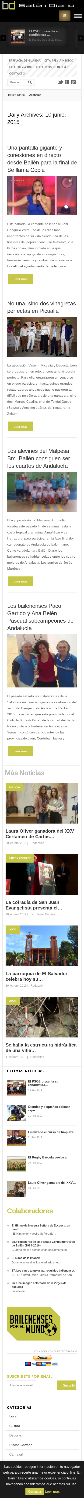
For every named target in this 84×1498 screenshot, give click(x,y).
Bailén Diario (16, 95)
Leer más (21, 279)
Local (13, 929)
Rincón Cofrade (20, 858)
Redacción (37, 843)
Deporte (15, 1435)
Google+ (73, 82)
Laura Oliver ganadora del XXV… (52, 1182)
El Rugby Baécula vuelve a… (49, 1157)
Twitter (60, 82)
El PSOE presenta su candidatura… (43, 1083)
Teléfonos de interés (52, 67)
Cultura (14, 787)
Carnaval (16, 1454)
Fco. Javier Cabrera (43, 914)
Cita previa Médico (58, 61)
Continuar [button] (34, 1491)
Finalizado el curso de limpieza (51, 1132)
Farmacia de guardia (25, 61)
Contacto (17, 74)
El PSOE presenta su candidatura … (44, 32)
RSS (64, 15)
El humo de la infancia (26, 1258)
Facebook (67, 82)
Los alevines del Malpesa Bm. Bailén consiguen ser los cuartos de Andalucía (38, 458)
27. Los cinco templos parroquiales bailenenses (43, 1270)
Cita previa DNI (20, 67)
